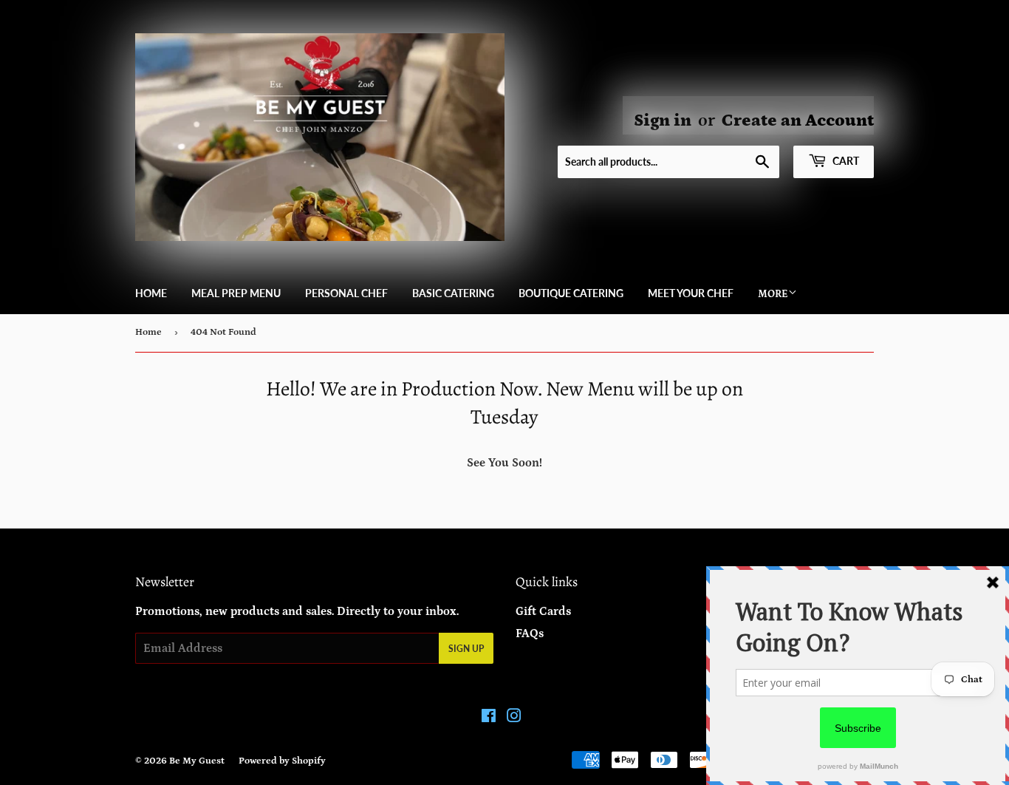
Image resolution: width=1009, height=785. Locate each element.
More (773, 294)
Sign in (662, 120)
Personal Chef (346, 293)
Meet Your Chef (690, 293)
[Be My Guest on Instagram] (514, 717)
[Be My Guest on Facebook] (488, 717)
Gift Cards (543, 611)
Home (151, 293)
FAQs (530, 633)
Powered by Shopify (282, 761)
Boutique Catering (571, 293)
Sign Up (466, 648)
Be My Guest (197, 761)
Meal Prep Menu (236, 293)
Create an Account (798, 120)
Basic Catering (453, 293)
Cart (844, 160)
